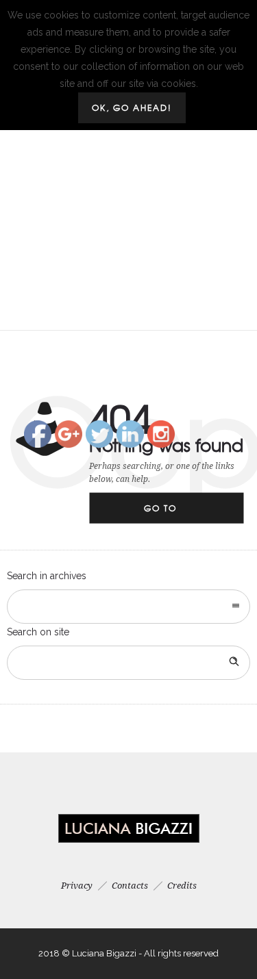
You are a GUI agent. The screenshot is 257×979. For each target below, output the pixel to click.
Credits (182, 885)
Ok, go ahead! (132, 107)
